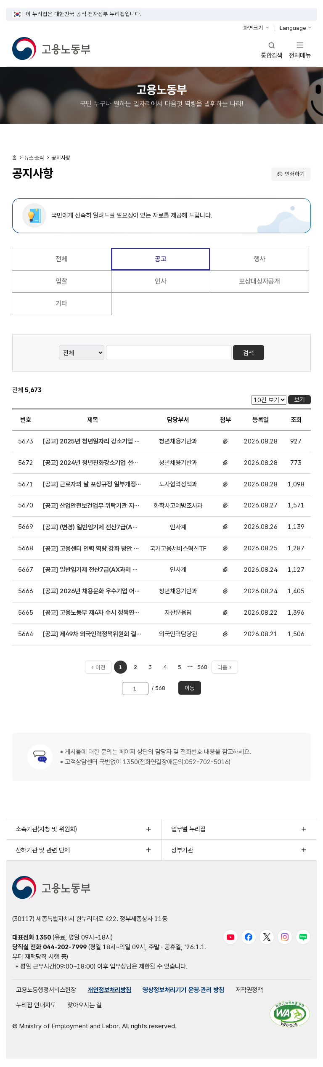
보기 (299, 399)
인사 (161, 281)
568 (203, 668)
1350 (43, 937)
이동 (190, 688)
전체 (61, 259)
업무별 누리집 (188, 829)
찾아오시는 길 (84, 1005)
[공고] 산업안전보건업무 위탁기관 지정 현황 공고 (91, 506)
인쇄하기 (295, 173)
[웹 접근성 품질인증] (290, 1013)
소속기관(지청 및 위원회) (46, 829)
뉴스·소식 (34, 157)
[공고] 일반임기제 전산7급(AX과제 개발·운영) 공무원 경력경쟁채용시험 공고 (91, 570)
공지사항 (61, 157)
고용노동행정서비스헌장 (46, 990)
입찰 (61, 281)
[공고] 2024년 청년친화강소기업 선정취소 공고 (90, 463)
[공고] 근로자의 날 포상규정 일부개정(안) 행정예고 (89, 484)
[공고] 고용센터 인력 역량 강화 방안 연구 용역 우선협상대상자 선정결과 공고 (91, 549)
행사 (259, 259)
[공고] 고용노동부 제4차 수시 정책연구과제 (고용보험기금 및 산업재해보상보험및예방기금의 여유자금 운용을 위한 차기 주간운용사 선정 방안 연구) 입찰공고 (92, 613)
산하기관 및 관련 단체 (43, 850)
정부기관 (182, 850)
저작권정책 (249, 990)
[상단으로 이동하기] (302, 1053)
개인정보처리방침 (109, 990)
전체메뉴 (300, 49)
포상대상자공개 (259, 281)
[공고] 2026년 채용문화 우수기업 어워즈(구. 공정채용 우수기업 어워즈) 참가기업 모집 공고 (91, 591)
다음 (222, 667)
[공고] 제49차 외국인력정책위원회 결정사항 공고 (89, 634)
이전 (100, 667)
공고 (161, 259)
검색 (248, 353)
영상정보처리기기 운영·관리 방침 (183, 990)
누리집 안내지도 (36, 1005)
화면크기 (253, 27)
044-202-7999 (65, 947)
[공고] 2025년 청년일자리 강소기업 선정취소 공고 (91, 441)
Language (293, 27)
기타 (61, 304)
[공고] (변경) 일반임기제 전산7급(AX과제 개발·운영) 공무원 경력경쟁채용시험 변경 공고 (91, 527)
